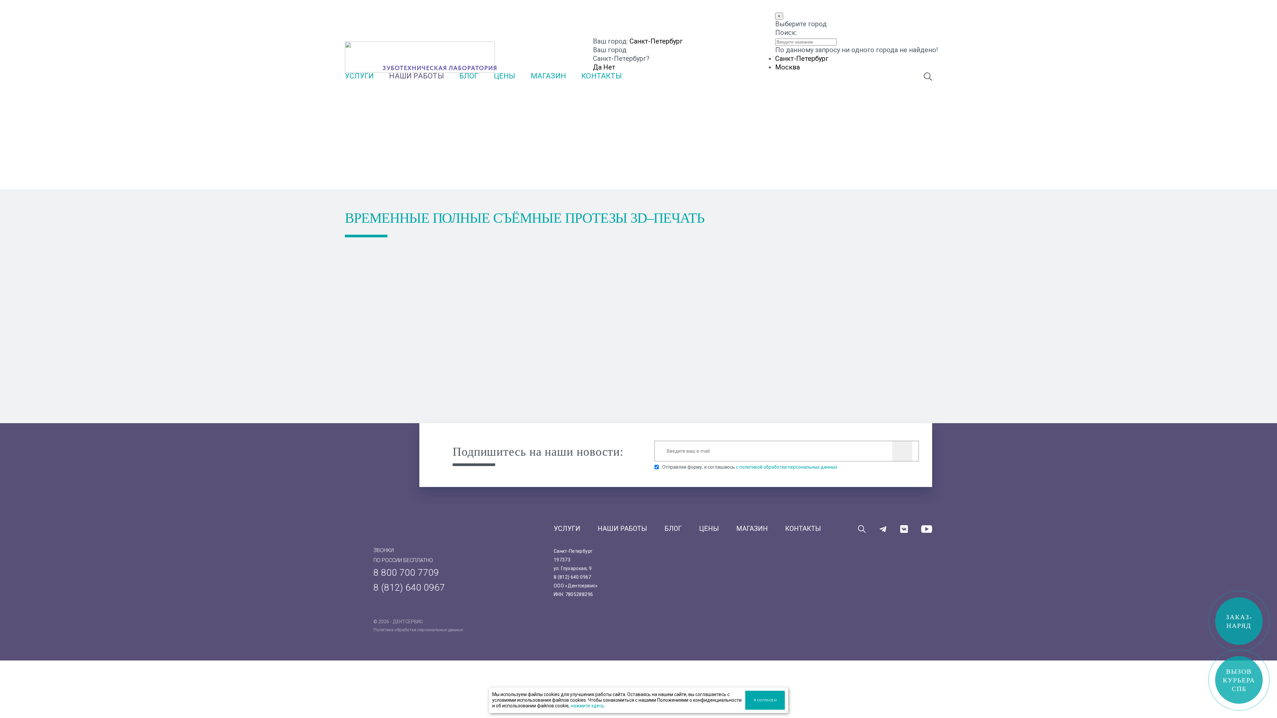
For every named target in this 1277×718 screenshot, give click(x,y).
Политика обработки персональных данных (418, 629)
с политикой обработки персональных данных (786, 467)
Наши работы (416, 76)
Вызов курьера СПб (1239, 680)
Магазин (548, 76)
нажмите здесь (587, 705)
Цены (504, 76)
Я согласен (765, 700)
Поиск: (786, 33)
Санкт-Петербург (656, 41)
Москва (787, 67)
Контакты (601, 76)
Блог (469, 76)
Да (597, 67)
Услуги (359, 76)
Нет (609, 67)
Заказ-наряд (1239, 621)
